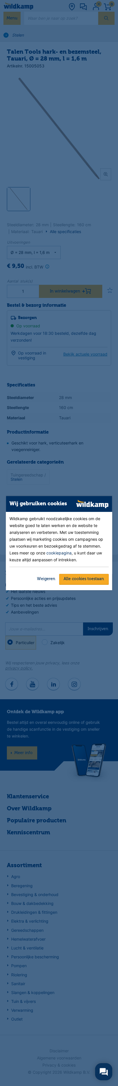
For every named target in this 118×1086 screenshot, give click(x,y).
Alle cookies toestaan (84, 579)
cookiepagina (59, 552)
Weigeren (46, 579)
